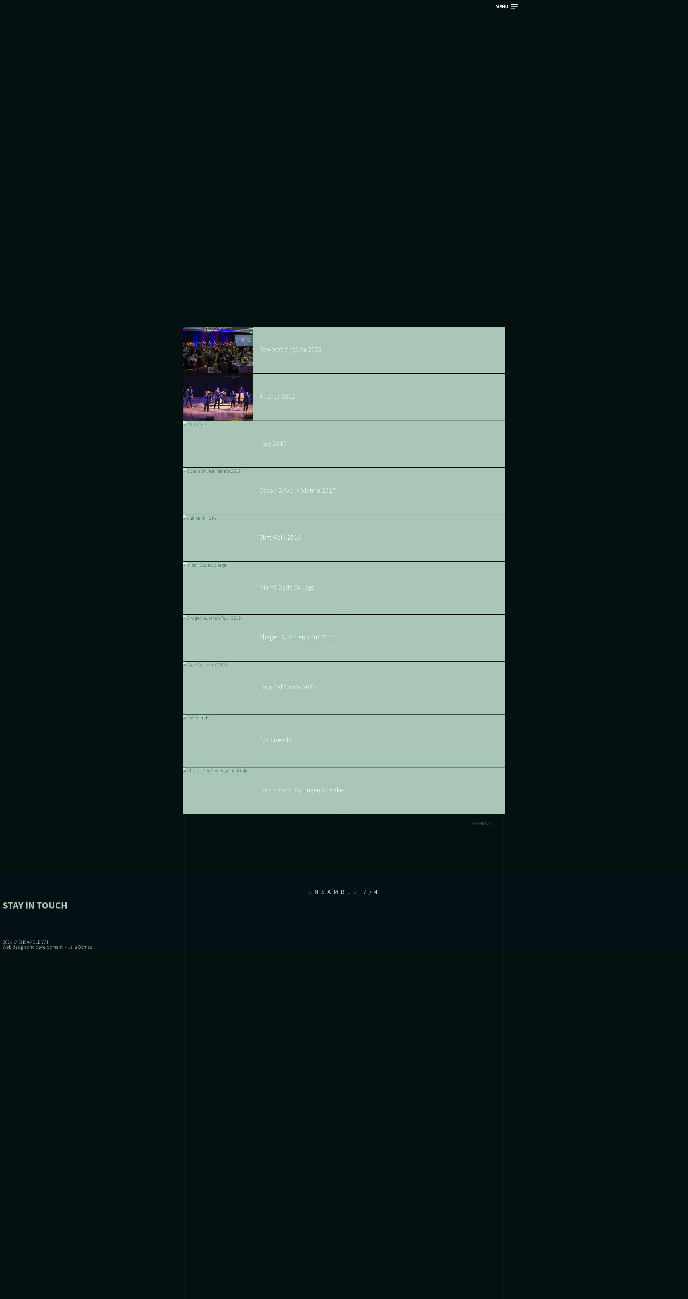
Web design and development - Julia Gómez (47, 947)
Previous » (483, 823)
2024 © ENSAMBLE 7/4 (25, 942)
